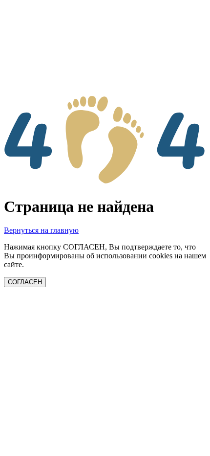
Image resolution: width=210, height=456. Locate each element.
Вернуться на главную (41, 230)
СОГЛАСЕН (25, 282)
